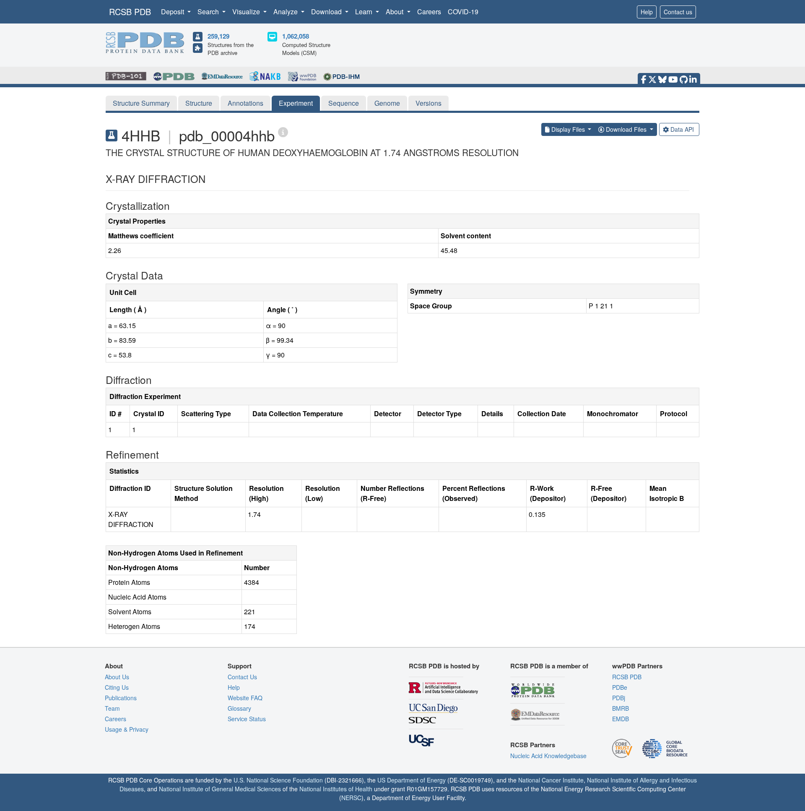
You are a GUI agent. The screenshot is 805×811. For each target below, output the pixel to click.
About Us (117, 677)
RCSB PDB (130, 11)
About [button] (395, 11)
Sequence (343, 103)
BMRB (620, 708)
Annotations (245, 103)
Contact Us (242, 677)
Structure (198, 103)
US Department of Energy (411, 780)
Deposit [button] (173, 11)
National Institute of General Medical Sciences (220, 789)
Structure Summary (141, 103)
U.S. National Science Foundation (278, 780)
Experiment (296, 103)
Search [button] (209, 11)
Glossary (239, 708)
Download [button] (327, 11)
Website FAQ (245, 698)
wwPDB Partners (637, 665)
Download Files (626, 129)
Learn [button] (364, 11)
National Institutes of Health (335, 789)
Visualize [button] (247, 11)
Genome (387, 103)
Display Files (568, 129)
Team (112, 708)
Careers (429, 11)
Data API (682, 129)
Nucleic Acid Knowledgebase (548, 755)
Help (647, 12)
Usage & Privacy (126, 729)
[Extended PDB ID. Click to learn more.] (283, 131)
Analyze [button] (286, 11)
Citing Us (117, 687)
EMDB (620, 719)
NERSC (351, 797)
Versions (428, 103)
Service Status (247, 719)
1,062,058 (295, 36)
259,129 (218, 36)
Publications (121, 698)
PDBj (618, 698)
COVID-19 (463, 11)
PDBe (619, 687)
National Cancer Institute (551, 780)
